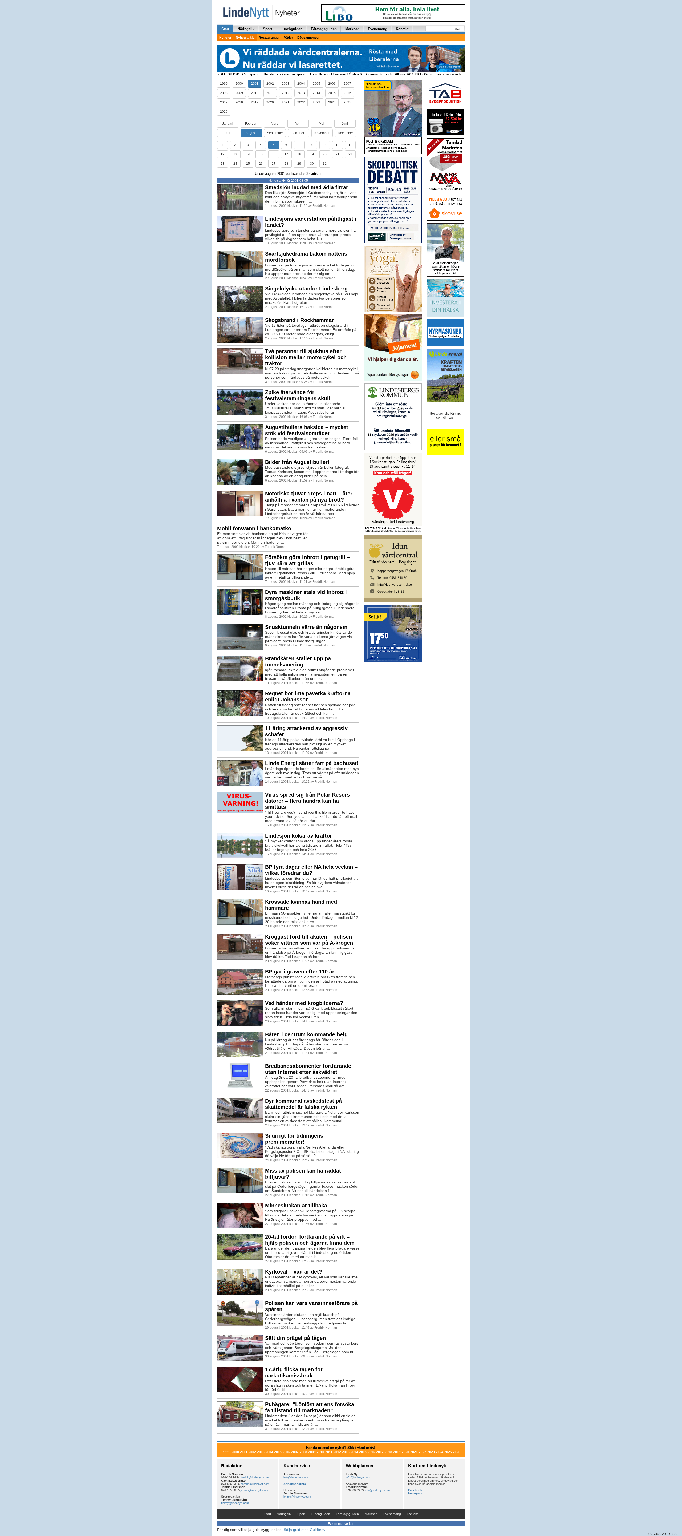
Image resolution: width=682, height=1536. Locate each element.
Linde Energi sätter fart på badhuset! (312, 763)
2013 (301, 93)
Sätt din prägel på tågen (295, 1338)
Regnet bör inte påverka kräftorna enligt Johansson (308, 696)
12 (222, 154)
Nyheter (225, 37)
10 (337, 145)
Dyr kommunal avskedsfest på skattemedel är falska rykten (303, 1104)
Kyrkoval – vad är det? (293, 1272)
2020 (270, 102)
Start (225, 29)
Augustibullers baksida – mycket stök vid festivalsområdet (306, 430)
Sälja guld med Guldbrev (304, 1529)
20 (325, 154)
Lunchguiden (291, 29)
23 (222, 163)
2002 (270, 84)
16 (273, 154)
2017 (224, 102)
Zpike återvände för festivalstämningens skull (297, 395)
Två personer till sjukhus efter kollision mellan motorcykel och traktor (306, 357)
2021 (285, 102)
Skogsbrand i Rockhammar (299, 320)
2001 (254, 84)
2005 (316, 84)
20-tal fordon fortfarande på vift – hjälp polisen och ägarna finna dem (310, 1240)
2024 (332, 102)
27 (273, 163)
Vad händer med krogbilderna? (304, 1003)
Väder (288, 37)
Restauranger (269, 37)
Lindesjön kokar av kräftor (298, 836)
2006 (332, 84)
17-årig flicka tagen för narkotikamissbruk (294, 1373)
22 (350, 154)
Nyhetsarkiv (245, 37)
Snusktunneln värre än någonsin (306, 627)
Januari (227, 124)
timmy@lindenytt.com (235, 1503)
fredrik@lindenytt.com (255, 1477)
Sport (267, 29)
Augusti (251, 133)
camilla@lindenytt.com (255, 1483)
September (275, 133)
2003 (285, 84)
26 (261, 163)
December (345, 133)
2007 (347, 84)
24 (235, 163)
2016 (347, 93)
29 (299, 163)
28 (286, 163)
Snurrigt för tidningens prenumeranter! (294, 1139)
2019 (254, 102)
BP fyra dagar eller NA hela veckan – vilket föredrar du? (311, 870)
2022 (301, 102)
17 (286, 154)
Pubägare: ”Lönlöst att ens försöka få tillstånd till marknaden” (309, 1407)
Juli (227, 133)
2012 (285, 93)
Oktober (298, 133)
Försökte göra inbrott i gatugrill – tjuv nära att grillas (307, 560)
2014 (316, 93)
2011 (270, 93)
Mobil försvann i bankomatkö (254, 528)
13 (235, 154)
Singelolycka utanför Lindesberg (306, 289)
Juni (345, 124)
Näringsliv (246, 29)
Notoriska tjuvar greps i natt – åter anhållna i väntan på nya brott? (308, 497)
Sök (457, 28)
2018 (239, 102)
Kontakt (402, 29)
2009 (239, 93)
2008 (224, 93)
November (322, 133)
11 (350, 145)
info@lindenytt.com (295, 1477)
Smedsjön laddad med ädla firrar (306, 187)
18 (299, 154)
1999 (224, 84)
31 (325, 163)
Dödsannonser (308, 37)
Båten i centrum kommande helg (306, 1034)
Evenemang (377, 29)
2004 (301, 84)
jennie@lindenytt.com (254, 1490)
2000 (239, 84)
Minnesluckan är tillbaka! (297, 1205)
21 (337, 154)
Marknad (352, 29)
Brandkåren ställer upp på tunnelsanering (298, 662)
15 (261, 154)
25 (248, 163)
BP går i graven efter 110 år (299, 972)
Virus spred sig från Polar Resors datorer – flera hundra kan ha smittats (307, 801)
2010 (254, 93)
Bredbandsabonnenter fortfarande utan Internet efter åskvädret (308, 1069)
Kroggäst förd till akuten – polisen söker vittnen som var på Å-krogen (309, 940)
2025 (347, 102)
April (298, 124)
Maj (321, 124)
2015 (332, 93)
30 (312, 163)
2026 (224, 112)
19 (312, 154)
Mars (274, 124)
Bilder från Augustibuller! (297, 462)
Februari (251, 124)
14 (248, 154)
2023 (316, 102)
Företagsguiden (324, 29)
